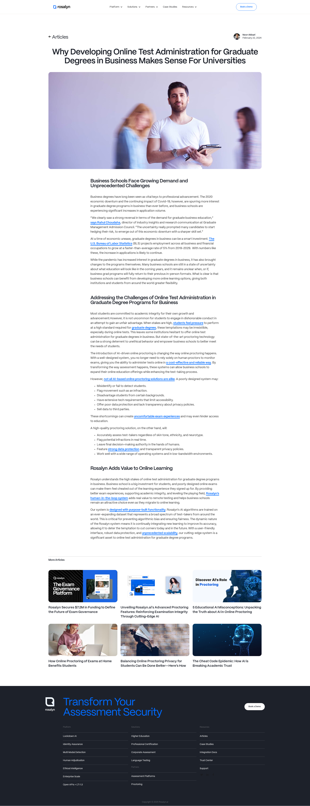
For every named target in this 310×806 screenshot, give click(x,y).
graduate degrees (144, 328)
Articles (204, 736)
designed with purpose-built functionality (137, 510)
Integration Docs (208, 752)
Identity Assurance (73, 744)
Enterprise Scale (71, 776)
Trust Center (206, 760)
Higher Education (140, 736)
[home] (61, 7)
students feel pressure (188, 323)
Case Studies (170, 7)
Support (204, 768)
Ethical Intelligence (73, 768)
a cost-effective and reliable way (188, 362)
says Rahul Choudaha (105, 222)
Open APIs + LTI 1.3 (73, 785)
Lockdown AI (70, 736)
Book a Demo (246, 7)
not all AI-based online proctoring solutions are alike (139, 379)
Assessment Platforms (143, 776)
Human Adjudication (73, 760)
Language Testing (140, 760)
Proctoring (136, 784)
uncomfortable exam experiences (157, 416)
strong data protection (123, 449)
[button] (116, 7)
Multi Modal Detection (74, 752)
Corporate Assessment (143, 752)
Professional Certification (144, 744)
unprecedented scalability (159, 533)
